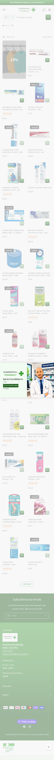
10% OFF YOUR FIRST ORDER (11, 385)
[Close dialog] (53, 364)
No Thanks (6, 388)
